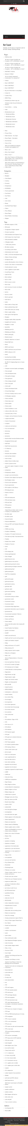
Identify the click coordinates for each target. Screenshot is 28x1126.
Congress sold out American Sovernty (13, 416)
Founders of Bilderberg (10, 531)
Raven (6, 1110)
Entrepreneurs (8, 185)
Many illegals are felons (10, 784)
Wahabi (6, 1075)
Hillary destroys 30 (9, 648)
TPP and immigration (10, 997)
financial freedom (9, 519)
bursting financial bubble (10, 357)
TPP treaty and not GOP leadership (13, 1038)
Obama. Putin (8, 836)
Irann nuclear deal (9, 714)
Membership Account (10, 112)
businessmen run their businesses (12, 359)
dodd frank (7, 443)
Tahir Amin (16, 1123)
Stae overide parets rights (11, 938)
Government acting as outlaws (12, 596)
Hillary (6, 643)
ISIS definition (8, 729)
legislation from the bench (11, 764)
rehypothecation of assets (11, 905)
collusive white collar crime (11, 411)
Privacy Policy (8, 133)
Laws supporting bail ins (10, 757)
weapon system (8, 1087)
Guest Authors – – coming (11, 107)
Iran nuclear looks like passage (12, 707)
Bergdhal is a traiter (9, 324)
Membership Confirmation (11, 121)
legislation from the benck (11, 767)
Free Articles (8, 193)
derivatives (7, 436)
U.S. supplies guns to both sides (12, 1065)
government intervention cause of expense (14, 609)
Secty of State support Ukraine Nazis (13, 920)
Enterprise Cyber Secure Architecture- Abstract (13, 103)
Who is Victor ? (8, 154)
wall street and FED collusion (11, 1078)
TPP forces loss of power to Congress (13, 1009)
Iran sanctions (8, 712)
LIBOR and (7, 774)
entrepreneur (8, 470)
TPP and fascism (9, 992)
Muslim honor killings (10, 802)
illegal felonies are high (10, 674)
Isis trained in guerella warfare (12, 744)
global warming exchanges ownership (13, 566)
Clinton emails (8, 406)
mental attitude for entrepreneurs (12, 787)
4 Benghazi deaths (9, 242)
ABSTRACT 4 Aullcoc (10, 71)
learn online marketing (10, 762)
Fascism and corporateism (11, 482)
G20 (6, 549)
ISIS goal (7, 734)
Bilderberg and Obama (10, 332)
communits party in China (11, 413)
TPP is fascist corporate (10, 1019)
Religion (7, 218)
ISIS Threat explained (10, 742)
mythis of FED (8, 804)
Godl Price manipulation (10, 574)
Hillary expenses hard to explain (12, 650)
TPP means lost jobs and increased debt (14, 1026)
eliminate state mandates (10, 453)
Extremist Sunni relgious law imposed (13, 477)
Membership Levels (10, 126)
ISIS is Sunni (8, 739)
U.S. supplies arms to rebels (11, 1063)
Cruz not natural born (9, 428)
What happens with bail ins (11, 1094)
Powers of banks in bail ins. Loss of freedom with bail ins (13, 873)
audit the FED (8, 274)
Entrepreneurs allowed (10, 472)
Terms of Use (8, 143)
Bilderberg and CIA (9, 329)
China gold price (8, 378)
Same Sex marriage (9, 915)
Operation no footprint (10, 843)
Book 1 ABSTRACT (9, 83)
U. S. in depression (9, 1053)
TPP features (8, 1006)
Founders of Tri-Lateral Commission (13, 534)
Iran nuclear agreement (10, 704)
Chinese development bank (11, 388)
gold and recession (9, 581)
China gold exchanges (10, 376)
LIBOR (6, 772)
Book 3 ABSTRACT (9, 88)
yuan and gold (8, 1099)
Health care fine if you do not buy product (14, 638)
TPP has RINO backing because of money (14, 1014)
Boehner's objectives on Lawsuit (12, 339)
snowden (7, 928)
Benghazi (7, 175)
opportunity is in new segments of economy (12, 851)
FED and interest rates (10, 500)
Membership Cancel (10, 116)
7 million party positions (10, 244)
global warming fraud (9, 569)
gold (6, 576)
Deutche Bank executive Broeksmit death (14, 438)
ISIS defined (8, 727)
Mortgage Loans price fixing (11, 797)
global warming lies (9, 571)
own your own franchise (10, 860)
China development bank (10, 373)
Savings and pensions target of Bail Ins (14, 918)
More (6, 130)
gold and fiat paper (9, 579)
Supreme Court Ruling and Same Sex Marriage (13, 956)
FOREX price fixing (9, 529)
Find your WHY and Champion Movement (14, 524)
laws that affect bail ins (10, 759)
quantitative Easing (9, 893)
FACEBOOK (8, 188)
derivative (7, 433)
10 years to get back (9, 232)
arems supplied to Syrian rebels (12, 269)
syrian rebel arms (9, 972)
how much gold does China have (12, 662)
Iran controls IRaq (9, 697)
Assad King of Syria (9, 272)
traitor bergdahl (8, 1043)
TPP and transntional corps (11, 1000)
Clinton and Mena (9, 398)
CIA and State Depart (10, 391)
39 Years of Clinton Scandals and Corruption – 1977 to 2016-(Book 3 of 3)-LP (14, 68)
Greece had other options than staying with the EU (14, 624)
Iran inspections (8, 702)
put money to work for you (11, 888)
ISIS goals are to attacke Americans (13, 737)
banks (6, 302)
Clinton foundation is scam (11, 408)
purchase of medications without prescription (12, 884)
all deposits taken (9, 259)
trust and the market (9, 1048)
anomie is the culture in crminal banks (13, 264)
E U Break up (8, 448)
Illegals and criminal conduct (11, 679)
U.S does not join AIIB (10, 1055)
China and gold (8, 371)
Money (6, 203)
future (6, 546)
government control (9, 599)
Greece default (8, 621)
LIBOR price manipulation (11, 779)
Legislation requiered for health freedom (14, 769)
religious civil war (9, 908)
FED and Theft (8, 502)
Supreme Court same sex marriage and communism (14, 966)
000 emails (7, 227)
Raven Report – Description (11, 138)
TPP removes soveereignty (11, 1035)
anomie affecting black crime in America (14, 262)
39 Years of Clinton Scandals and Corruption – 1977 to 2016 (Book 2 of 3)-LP (14, 64)
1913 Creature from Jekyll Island (12, 237)
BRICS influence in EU (10, 352)
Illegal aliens (8, 672)
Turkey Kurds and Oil (10, 1050)
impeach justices (9, 687)
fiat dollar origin (8, 514)
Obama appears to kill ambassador (13, 817)
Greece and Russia (9, 619)
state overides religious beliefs (12, 945)
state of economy (9, 943)
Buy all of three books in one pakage (13, 90)
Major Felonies (8, 782)
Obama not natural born (10, 822)
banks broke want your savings (12, 309)
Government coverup (9, 601)
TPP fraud (7, 1011)
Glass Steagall (8, 556)
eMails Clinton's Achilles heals (12, 461)
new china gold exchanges (11, 809)
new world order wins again (11, 814)
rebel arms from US (9, 898)
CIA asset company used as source (13, 393)
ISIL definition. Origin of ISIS (11, 719)
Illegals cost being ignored (11, 682)
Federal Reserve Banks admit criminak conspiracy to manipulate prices (14, 510)
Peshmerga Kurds (9, 867)
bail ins (6, 292)
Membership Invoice (10, 124)
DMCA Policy (8, 98)
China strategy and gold (10, 381)
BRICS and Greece (9, 347)
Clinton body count (9, 401)
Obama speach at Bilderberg (11, 824)
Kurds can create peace (10, 754)
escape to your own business (11, 475)
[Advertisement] (14, 23)
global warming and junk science (12, 564)
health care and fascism (10, 635)
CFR (6, 366)
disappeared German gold (11, 441)
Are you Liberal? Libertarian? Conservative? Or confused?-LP (12, 77)
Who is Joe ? (8, 149)
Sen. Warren (8, 923)
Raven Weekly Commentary (11, 215)
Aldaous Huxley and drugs (11, 257)
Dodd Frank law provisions (11, 446)
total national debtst (9, 980)
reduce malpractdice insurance (12, 903)
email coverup (8, 458)
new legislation (8, 812)
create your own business (11, 426)
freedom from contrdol (10, 541)
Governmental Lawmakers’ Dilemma (13, 614)
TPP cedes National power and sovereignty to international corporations (14, 1003)
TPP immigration (9, 1016)
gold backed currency (10, 584)
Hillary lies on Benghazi (10, 653)
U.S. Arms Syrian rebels (10, 1058)
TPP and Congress (9, 987)
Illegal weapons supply (10, 677)
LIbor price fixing (9, 777)
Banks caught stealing (10, 312)
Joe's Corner (8, 200)
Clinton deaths (8, 403)
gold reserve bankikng (10, 591)
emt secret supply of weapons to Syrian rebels (14, 466)
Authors (7, 80)
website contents (9, 1092)
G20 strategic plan (9, 551)
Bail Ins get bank (9, 297)
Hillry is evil (7, 655)
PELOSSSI (7, 865)
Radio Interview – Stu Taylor (11, 135)
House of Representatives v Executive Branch (13, 658)
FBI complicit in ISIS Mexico (11, 487)
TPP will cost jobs (9, 1040)
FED (6, 495)
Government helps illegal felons (12, 606)
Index (6, 109)
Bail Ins (6, 173)
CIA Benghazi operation (10, 396)
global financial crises (10, 559)
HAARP (7, 633)
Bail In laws (7, 284)
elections (7, 451)
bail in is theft (8, 279)
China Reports (8, 178)
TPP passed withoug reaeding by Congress (12, 1032)
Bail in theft (7, 289)
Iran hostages (8, 699)
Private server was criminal (11, 876)
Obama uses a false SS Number (12, 833)
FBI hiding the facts (9, 490)
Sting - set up (8, 948)
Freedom (7, 539)
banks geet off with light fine (11, 314)
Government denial (9, 604)
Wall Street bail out (9, 1080)
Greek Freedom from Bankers (11, 628)
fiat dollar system (9, 516)
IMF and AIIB (8, 684)
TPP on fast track (9, 1029)
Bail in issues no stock (10, 282)
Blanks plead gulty (9, 334)
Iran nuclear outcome (10, 709)
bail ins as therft (8, 294)
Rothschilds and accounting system (13, 910)
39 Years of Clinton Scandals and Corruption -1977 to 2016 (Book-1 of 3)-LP (14, 60)
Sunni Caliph (8, 953)
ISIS (6, 722)
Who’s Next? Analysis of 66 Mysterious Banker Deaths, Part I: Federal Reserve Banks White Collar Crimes (14, 159)
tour (6, 982)
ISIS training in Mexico (10, 747)
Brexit (6, 344)
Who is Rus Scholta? (10, 152)
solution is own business (10, 930)
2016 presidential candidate (11, 239)
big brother (7, 327)
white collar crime (9, 1097)
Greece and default (9, 616)
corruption (7, 423)
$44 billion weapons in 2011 (11, 224)
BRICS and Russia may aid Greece (13, 349)
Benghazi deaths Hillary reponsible (13, 319)
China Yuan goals (9, 383)
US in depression (9, 1070)
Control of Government (10, 421)
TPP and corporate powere (11, 990)
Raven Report (8, 213)
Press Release (8, 210)
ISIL (6, 717)
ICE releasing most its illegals (12, 667)
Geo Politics (8, 195)
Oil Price (7, 838)
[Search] (24, 1)
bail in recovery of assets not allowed (13, 287)
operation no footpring (10, 841)
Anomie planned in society (11, 267)
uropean (7, 1068)
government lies (8, 611)
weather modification (9, 1089)
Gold (6, 198)
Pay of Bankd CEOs (9, 862)
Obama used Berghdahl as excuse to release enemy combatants (13, 830)
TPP (6, 985)
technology (7, 975)
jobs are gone (8, 752)
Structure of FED (9, 950)
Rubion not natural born (10, 913)
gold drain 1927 (8, 586)
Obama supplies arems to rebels (12, 827)
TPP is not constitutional (10, 1021)
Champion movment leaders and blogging (14, 368)
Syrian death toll (8, 970)
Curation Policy (8, 95)
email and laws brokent (10, 456)
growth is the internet (9, 630)
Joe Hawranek (8, 1108)
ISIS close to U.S (9, 724)
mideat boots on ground (10, 794)
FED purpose (8, 507)
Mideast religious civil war (11, 789)
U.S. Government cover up (11, 1060)
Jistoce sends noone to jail (11, 749)
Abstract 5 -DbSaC (9, 74)
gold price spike (8, 589)
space (6, 933)
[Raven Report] (14, 11)
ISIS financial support (10, 732)
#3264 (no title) (8, 57)
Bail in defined (8, 277)
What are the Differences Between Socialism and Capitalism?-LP (12, 146)
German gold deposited (10, 554)
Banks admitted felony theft (11, 307)
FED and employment (10, 497)
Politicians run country (10, 870)
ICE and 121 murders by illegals (12, 664)
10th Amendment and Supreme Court (13, 234)
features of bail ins (9, 492)
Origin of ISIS (8, 855)
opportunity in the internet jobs (12, 846)
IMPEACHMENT (9, 689)
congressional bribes (9, 418)
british (6, 354)
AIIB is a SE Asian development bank (13, 254)
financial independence (10, 521)
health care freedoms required (11, 640)
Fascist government (9, 190)
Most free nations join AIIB (11, 799)
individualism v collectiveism (11, 692)
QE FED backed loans (10, 890)
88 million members (9, 247)
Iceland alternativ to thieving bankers (13, 669)
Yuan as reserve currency (11, 1102)
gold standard (8, 594)
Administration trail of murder (11, 252)
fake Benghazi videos (10, 480)
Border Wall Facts (9, 342)
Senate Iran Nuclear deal (10, 925)
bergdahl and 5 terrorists (10, 322)
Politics (6, 208)
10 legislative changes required (12, 229)
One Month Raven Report (10, 205)
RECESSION (8, 900)
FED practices (8, 505)
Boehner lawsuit (8, 337)
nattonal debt (8, 807)
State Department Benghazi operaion (13, 940)
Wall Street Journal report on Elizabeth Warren (13, 1083)
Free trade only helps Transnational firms (14, 536)
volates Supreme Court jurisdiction (13, 1073)
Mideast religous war (9, 792)
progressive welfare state (10, 881)
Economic (7, 183)
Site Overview (8, 140)
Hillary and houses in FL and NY (12, 645)
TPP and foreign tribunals (10, 995)
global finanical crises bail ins (11, 561)
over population (8, 857)
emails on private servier (10, 463)
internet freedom (8, 694)
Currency (7, 180)
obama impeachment (9, 819)
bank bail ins (8, 299)
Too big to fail (8, 977)
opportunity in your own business (12, 848)
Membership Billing (10, 114)
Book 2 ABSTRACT (9, 85)
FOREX (7, 526)
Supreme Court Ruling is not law (12, 959)
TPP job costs (8, 1024)
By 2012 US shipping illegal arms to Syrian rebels (14, 362)
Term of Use (16, 1120)
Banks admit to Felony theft (11, 304)
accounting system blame (11, 249)
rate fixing (7, 895)
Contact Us (7, 93)
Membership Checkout (11, 119)
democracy (7, 431)
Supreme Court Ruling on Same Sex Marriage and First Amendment (13, 962)
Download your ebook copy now (12, 100)
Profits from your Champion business (13, 879)
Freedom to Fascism (9, 544)
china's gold (7, 386)
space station (8, 935)
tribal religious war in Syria (11, 1045)
